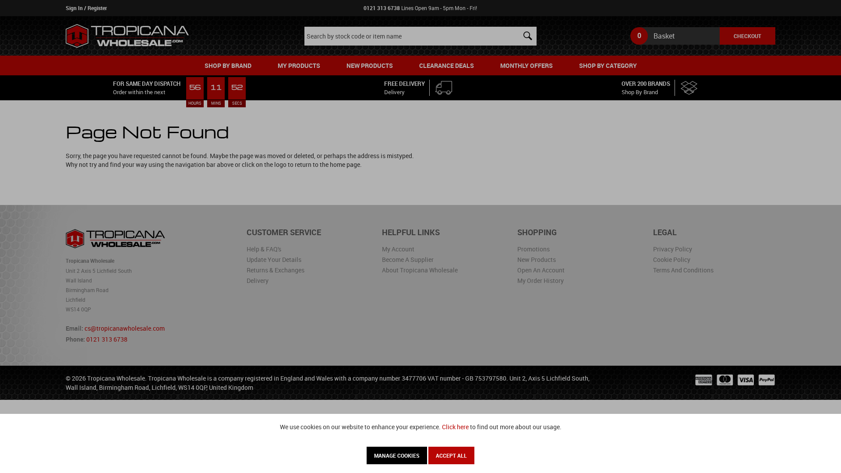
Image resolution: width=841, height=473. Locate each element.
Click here (455, 427)
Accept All (451, 455)
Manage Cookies (397, 455)
